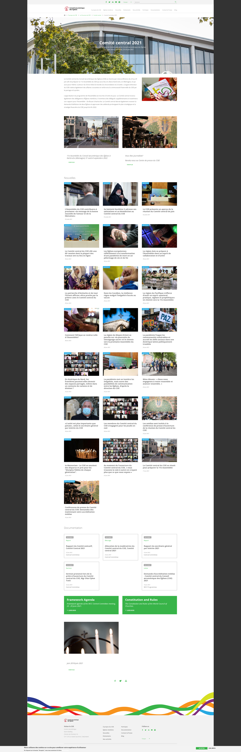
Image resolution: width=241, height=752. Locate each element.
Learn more (72, 610)
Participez (145, 10)
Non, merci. (212, 748)
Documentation (155, 10)
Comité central (97, 15)
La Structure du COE (85, 15)
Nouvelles (118, 10)
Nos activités (136, 10)
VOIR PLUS (72, 162)
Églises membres (108, 10)
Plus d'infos (65, 750)
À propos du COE (96, 10)
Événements (126, 10)
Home (64, 15)
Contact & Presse (167, 10)
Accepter (202, 748)
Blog (175, 10)
